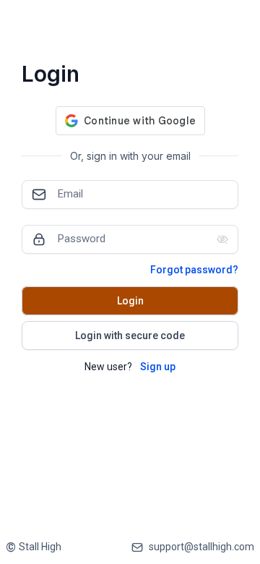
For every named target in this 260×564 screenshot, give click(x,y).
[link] (33, 547)
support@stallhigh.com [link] (201, 546)
